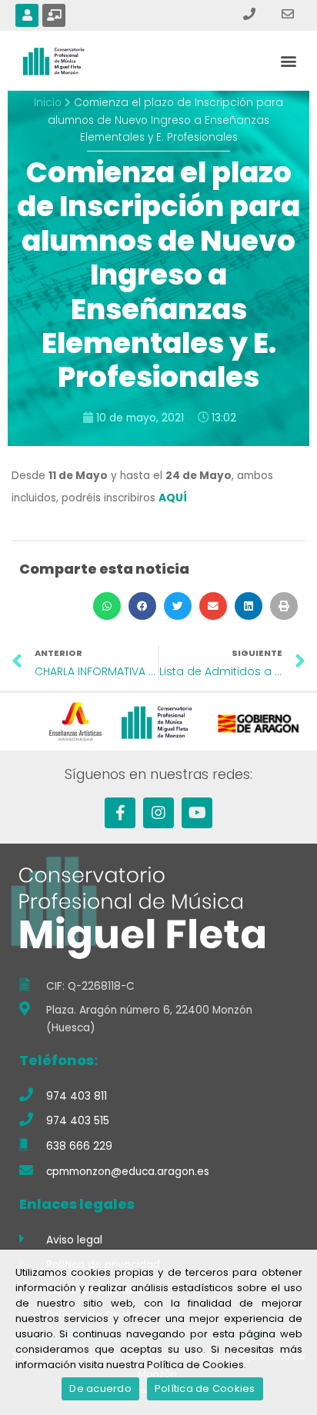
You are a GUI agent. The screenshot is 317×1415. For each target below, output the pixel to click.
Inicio (48, 102)
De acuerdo (100, 1388)
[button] (289, 61)
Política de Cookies (205, 1388)
